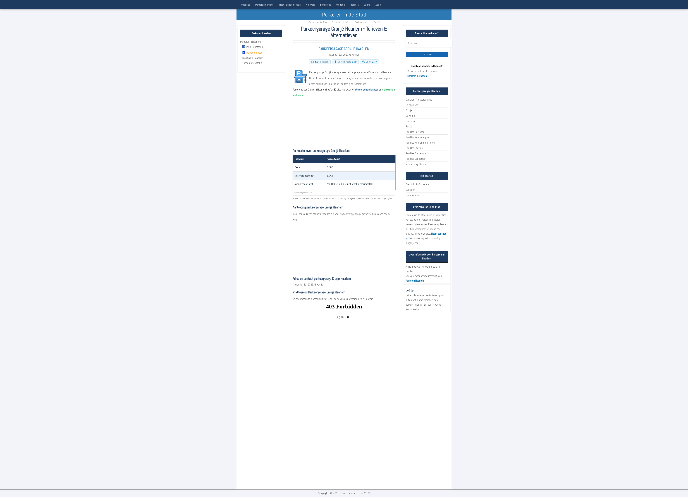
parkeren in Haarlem (417, 75)
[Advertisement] (344, 248)
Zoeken (428, 54)
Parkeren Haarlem (415, 280)
